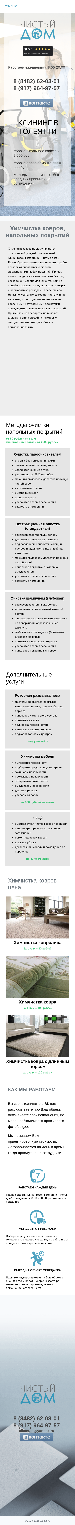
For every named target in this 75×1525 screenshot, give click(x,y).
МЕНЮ (12, 6)
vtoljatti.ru (45, 1521)
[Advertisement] (37, 376)
